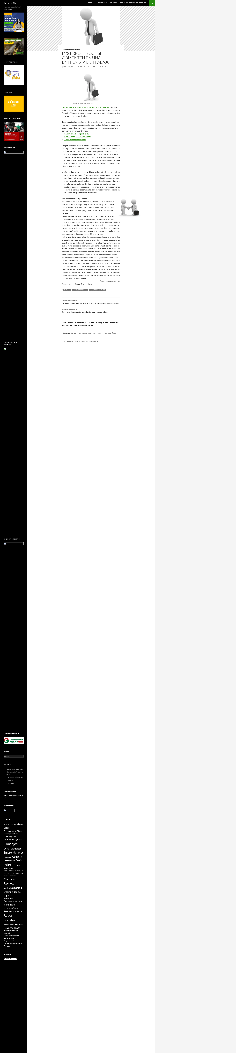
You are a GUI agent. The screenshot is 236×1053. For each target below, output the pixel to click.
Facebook (8, 857)
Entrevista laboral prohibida (76, 134)
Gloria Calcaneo (85, 67)
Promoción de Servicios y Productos (133, 3)
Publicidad (8, 908)
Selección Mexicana (11, 935)
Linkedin (11, 868)
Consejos (11, 844)
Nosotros (90, 3)
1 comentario (100, 67)
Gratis (19, 860)
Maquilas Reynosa (80, 290)
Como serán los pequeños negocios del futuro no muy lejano (85, 310)
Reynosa (19, 924)
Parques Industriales (71, 49)
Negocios (16, 887)
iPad (18, 865)
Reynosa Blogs (11, 3)
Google (12, 860)
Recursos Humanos (98, 290)
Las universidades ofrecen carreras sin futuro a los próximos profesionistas (90, 301)
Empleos (67, 290)
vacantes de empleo (16, 943)
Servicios (113, 3)
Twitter (7, 943)
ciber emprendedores (11, 834)
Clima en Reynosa (13, 839)
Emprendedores (13, 852)
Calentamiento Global (13, 831)
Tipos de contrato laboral (75, 139)
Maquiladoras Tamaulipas (13, 873)
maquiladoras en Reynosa (13, 871)
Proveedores (102, 3)
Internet (10, 864)
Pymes (16, 908)
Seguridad (7, 933)
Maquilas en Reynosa (10, 876)
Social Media (9, 938)
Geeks (6, 860)
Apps (20, 824)
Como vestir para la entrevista (77, 136)
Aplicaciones (9, 824)
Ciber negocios (10, 836)
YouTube (7, 946)
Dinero (8, 848)
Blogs (7, 827)
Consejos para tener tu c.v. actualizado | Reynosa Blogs (93, 333)
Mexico (7, 888)
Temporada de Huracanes (12, 941)
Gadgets (17, 856)
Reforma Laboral (9, 924)
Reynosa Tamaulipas (11, 931)
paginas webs (8, 898)
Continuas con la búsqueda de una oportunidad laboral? (85, 107)
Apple (16, 824)
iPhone (6, 868)
